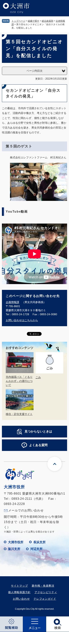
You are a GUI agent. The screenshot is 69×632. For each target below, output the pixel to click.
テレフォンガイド (45, 598)
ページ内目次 (34, 70)
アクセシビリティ (45, 592)
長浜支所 (39, 542)
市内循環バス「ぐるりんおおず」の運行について (19, 381)
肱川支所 (14, 549)
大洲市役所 (15, 542)
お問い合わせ (21, 598)
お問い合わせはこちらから (22, 320)
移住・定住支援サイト (19, 414)
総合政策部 (47, 21)
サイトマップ (19, 585)
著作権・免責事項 (43, 585)
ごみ (38, 377)
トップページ (18, 21)
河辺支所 (36, 549)
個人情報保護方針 (19, 592)
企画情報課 (12, 302)
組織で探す (33, 21)
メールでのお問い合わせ (26, 510)
